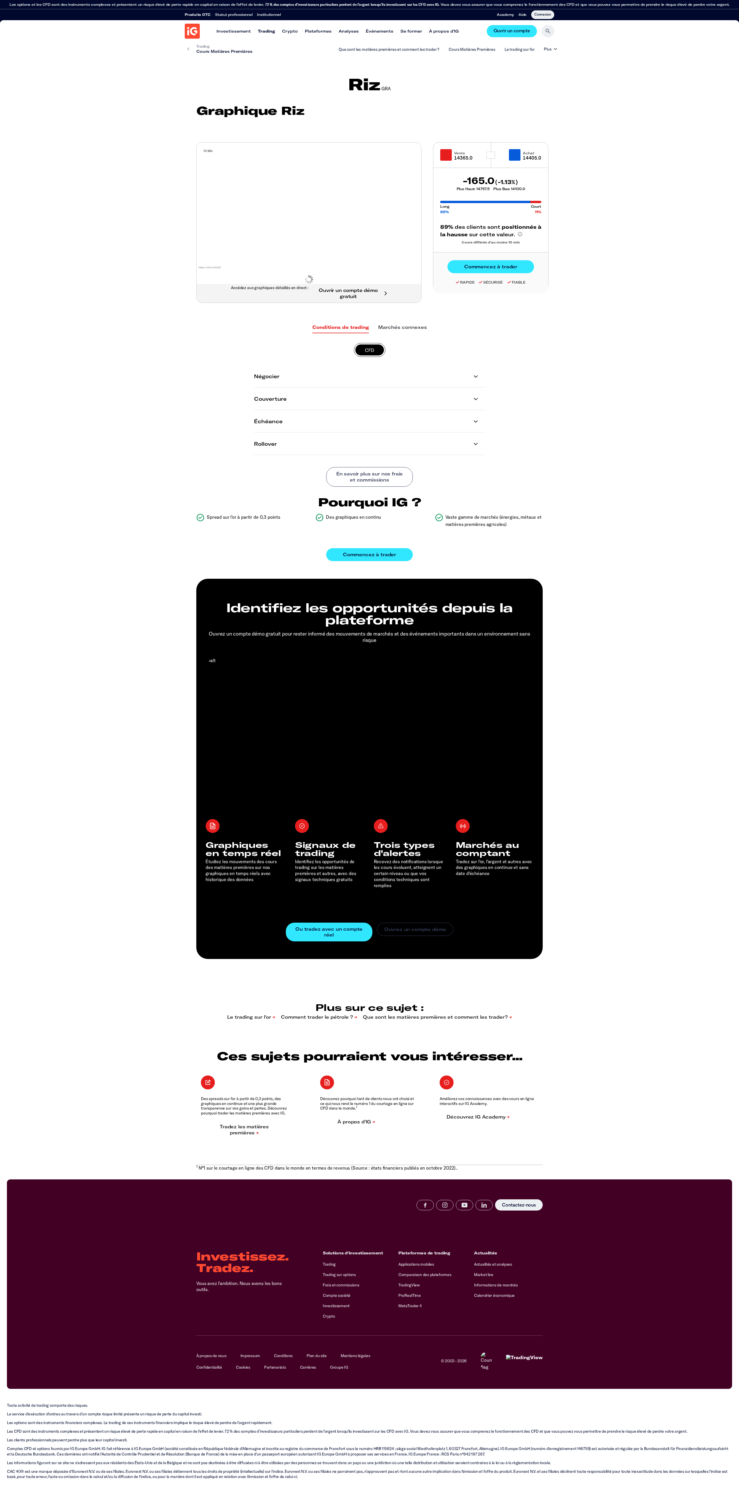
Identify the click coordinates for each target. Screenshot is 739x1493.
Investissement (234, 31)
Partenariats (275, 1367)
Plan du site (317, 1355)
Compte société (336, 1295)
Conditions (283, 1355)
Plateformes (318, 31)
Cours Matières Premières (472, 49)
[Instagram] (445, 1205)
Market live (483, 1274)
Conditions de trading (340, 327)
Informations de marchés (496, 1285)
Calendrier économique (494, 1295)
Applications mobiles (416, 1264)
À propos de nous (211, 1355)
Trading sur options (339, 1274)
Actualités (485, 1253)
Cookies (243, 1367)
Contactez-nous (519, 1205)
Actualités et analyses (493, 1264)
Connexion (542, 14)
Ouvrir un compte (512, 31)
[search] (548, 31)
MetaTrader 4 (410, 1305)
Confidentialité (209, 1367)
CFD (369, 350)
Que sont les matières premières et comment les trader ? (389, 49)
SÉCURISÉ (493, 282)
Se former (411, 31)
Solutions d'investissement (353, 1253)
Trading (266, 31)
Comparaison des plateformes (424, 1274)
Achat (528, 153)
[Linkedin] (484, 1205)
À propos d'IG (444, 31)
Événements (379, 31)
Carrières (308, 1367)
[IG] (192, 31)
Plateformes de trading (424, 1253)
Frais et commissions (341, 1285)
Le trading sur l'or (520, 49)
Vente (459, 153)
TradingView (409, 1285)
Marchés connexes (402, 327)
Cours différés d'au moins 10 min (491, 242)
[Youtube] (464, 1205)
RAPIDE (467, 282)
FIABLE (518, 282)
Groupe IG (339, 1367)
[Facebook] (425, 1205)
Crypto (290, 31)
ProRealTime (409, 1295)
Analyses (349, 31)
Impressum (250, 1355)
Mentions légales (355, 1355)
